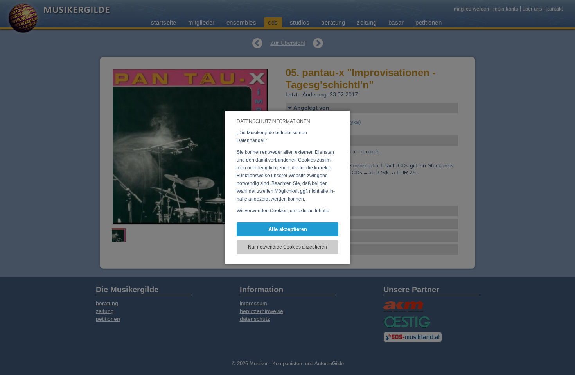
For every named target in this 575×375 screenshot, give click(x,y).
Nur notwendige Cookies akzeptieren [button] (287, 247)
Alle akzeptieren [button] (287, 229)
